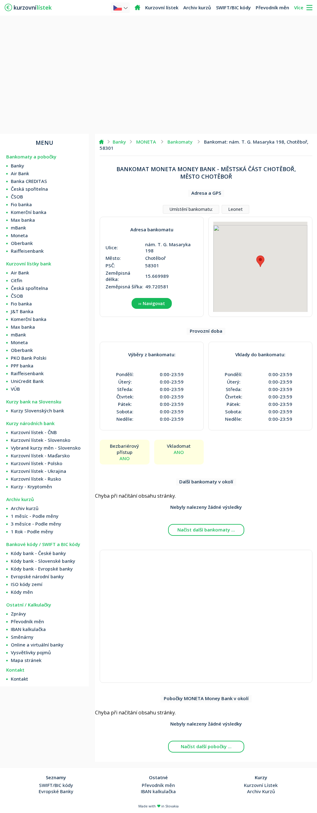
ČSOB (17, 196)
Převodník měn (272, 7)
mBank (18, 227)
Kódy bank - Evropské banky (42, 569)
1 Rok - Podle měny (32, 531)
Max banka (23, 220)
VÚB (15, 389)
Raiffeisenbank (27, 251)
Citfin (16, 280)
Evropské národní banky (37, 576)
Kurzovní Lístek (261, 785)
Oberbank (22, 243)
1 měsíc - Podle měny (35, 516)
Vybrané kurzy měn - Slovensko (45, 448)
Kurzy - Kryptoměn (31, 486)
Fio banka (21, 204)
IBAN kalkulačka (28, 629)
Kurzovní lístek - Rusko (36, 479)
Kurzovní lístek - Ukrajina (38, 471)
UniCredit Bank (27, 381)
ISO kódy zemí (26, 584)
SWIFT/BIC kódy (233, 7)
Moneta (19, 235)
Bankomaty (180, 142)
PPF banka (22, 365)
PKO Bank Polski (28, 358)
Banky (17, 165)
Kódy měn (22, 592)
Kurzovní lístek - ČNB (34, 432)
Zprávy (18, 614)
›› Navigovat (151, 303)
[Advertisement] (158, 74)
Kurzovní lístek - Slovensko (40, 440)
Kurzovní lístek (161, 7)
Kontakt (19, 679)
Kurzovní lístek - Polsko (36, 463)
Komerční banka (28, 212)
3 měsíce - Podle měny (36, 524)
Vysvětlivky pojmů (31, 652)
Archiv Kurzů (261, 791)
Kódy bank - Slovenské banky (43, 561)
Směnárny (22, 637)
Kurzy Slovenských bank (37, 410)
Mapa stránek (26, 660)
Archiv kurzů (197, 7)
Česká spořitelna (29, 189)
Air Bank (20, 173)
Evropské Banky (56, 791)
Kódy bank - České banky (38, 553)
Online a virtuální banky (37, 645)
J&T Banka (22, 311)
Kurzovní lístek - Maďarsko (40, 455)
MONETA (146, 142)
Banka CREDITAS (29, 181)
